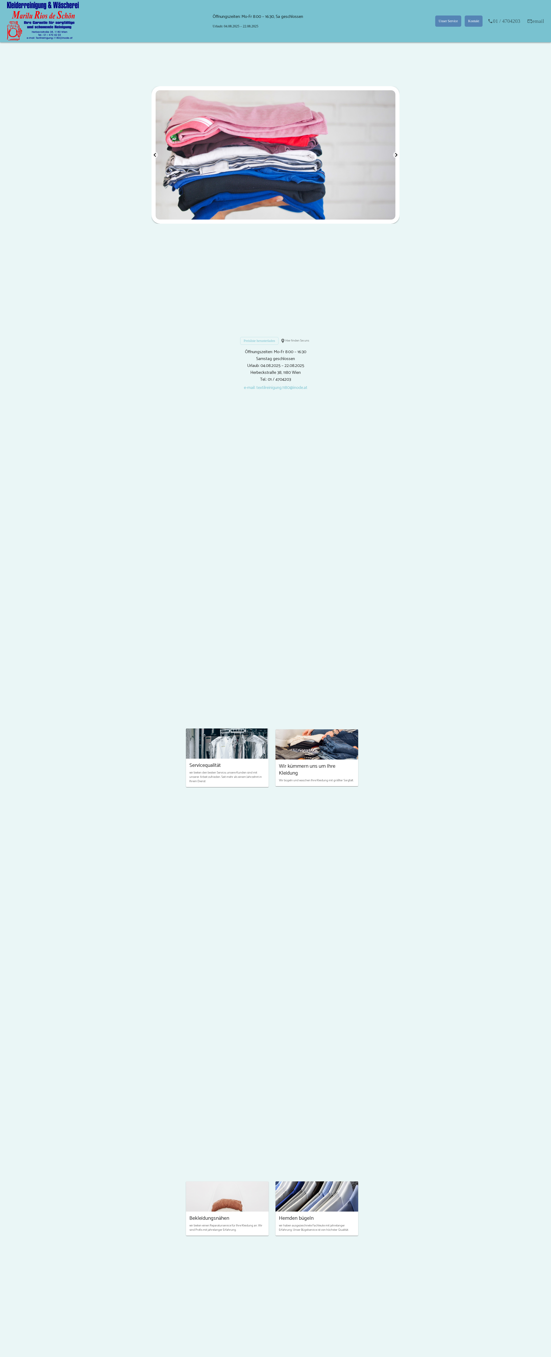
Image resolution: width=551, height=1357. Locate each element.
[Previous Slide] (155, 155)
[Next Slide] (396, 155)
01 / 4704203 (506, 21)
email (538, 21)
